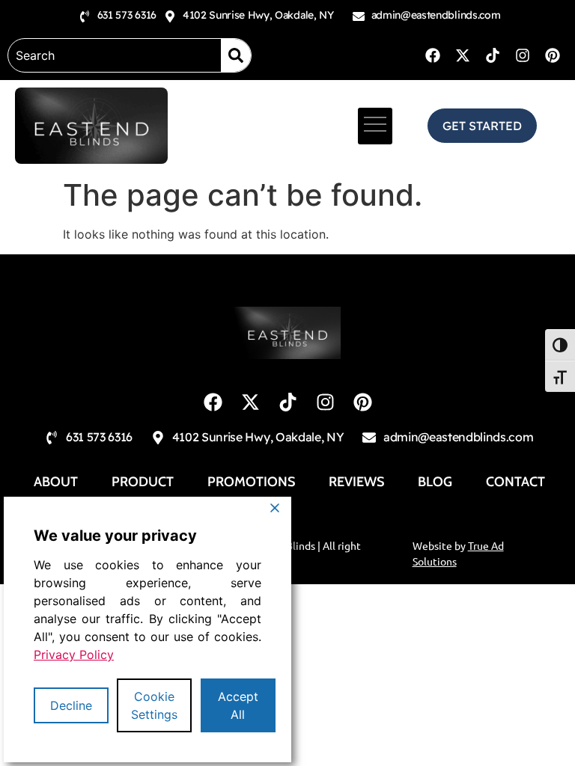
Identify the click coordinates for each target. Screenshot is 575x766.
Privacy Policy (74, 654)
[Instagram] (523, 55)
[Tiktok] (493, 55)
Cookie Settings (154, 705)
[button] (375, 126)
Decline (71, 705)
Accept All (238, 705)
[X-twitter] (463, 55)
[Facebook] (433, 55)
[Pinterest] (553, 55)
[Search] (236, 55)
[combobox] (114, 55)
